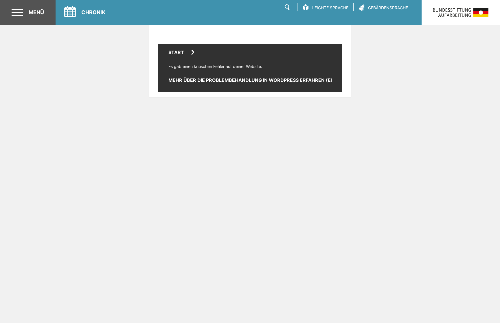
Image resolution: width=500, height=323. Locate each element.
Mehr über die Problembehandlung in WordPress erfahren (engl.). (256, 80)
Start (176, 52)
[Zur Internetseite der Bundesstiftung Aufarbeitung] (460, 12)
